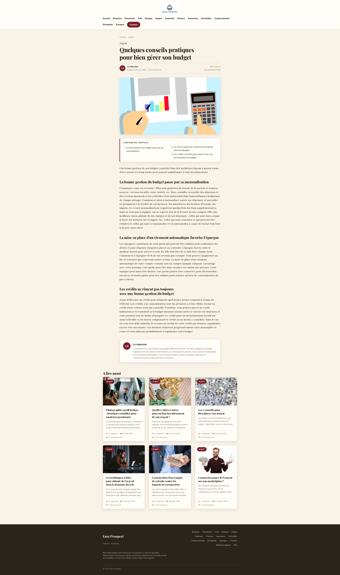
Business (117, 18)
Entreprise (108, 24)
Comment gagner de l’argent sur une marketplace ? (215, 479)
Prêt (140, 18)
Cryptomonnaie (221, 18)
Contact (134, 24)
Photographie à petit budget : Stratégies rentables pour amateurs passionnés (122, 413)
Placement (130, 18)
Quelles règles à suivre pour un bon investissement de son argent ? (168, 413)
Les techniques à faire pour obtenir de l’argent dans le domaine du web (120, 481)
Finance (181, 18)
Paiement (169, 18)
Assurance (193, 18)
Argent (158, 18)
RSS (235, 545)
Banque (148, 18)
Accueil (106, 18)
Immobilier (206, 18)
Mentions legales (223, 545)
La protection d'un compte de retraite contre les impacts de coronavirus (167, 481)
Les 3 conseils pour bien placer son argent (211, 411)
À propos (120, 24)
